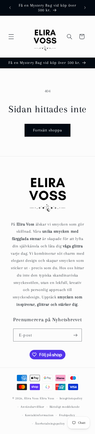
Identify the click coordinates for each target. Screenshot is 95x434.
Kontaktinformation (39, 415)
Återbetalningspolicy (50, 423)
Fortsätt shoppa (47, 130)
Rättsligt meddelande (65, 407)
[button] (11, 36)
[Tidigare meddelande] (10, 7)
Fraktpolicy (67, 415)
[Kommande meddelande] (85, 7)
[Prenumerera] (75, 335)
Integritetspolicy (71, 398)
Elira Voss (31, 398)
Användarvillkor (32, 407)
